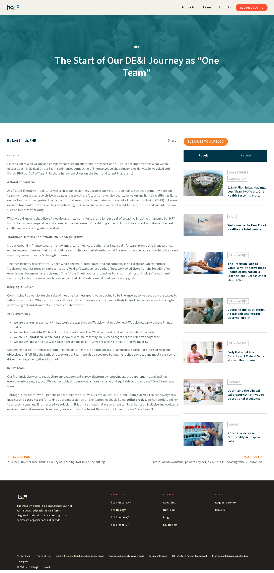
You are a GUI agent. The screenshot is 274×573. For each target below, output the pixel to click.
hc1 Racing (170, 525)
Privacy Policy (24, 556)
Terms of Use (43, 556)
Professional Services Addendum (230, 556)
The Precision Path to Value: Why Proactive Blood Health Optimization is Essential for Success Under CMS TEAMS (247, 272)
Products (188, 7)
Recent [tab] (246, 155)
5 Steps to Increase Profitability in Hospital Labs (244, 437)
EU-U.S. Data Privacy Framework (189, 556)
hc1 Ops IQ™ (118, 510)
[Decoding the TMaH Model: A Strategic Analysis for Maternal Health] (203, 311)
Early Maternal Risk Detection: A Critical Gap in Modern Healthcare (246, 356)
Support (23, 561)
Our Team (169, 510)
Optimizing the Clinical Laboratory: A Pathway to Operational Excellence (245, 395)
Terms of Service (158, 556)
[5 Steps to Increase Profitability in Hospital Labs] (203, 433)
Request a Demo (251, 7)
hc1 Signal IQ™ (120, 525)
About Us (225, 7)
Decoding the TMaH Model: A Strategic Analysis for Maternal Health (246, 314)
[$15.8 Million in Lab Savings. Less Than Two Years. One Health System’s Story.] (203, 182)
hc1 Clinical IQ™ (121, 503)
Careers (220, 510)
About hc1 (169, 503)
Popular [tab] (204, 155)
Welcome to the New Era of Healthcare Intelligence (246, 227)
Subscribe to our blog (206, 141)
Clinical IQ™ (238, 255)
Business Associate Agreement (126, 556)
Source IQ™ (237, 179)
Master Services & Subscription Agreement (80, 556)
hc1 (136, 47)
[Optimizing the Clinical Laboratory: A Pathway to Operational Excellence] (203, 392)
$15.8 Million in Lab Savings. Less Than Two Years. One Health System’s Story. (246, 192)
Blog (166, 517)
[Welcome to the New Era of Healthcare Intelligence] (203, 224)
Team (207, 7)
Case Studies (238, 172)
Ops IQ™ (234, 382)
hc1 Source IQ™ (120, 517)
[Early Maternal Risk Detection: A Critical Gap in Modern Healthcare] (203, 351)
